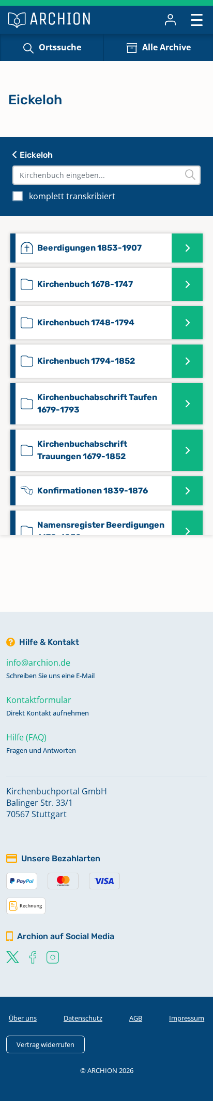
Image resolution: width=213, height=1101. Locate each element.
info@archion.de (38, 662)
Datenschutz (83, 1018)
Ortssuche (60, 47)
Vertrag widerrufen (45, 1044)
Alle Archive (166, 47)
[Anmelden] (170, 20)
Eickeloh (35, 155)
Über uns (23, 1018)
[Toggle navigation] (197, 19)
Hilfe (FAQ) (26, 737)
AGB (135, 1018)
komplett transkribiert (72, 196)
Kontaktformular (38, 700)
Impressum (186, 1018)
